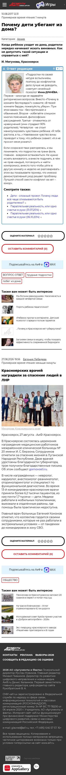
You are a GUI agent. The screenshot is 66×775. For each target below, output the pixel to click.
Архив (21, 39)
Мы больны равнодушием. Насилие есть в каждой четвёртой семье (38, 297)
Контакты (10, 654)
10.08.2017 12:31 (10, 13)
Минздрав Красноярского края (21, 428)
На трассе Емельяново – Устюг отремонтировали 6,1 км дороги (33, 607)
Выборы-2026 (44, 654)
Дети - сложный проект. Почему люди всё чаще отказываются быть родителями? (32, 199)
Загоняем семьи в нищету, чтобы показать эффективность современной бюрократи (38, 341)
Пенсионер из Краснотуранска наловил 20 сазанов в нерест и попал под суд (39, 596)
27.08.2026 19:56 (11, 359)
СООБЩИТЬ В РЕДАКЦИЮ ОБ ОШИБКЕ (28, 659)
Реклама (26, 654)
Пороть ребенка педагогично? (32, 307)
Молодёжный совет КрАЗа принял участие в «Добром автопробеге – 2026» (39, 618)
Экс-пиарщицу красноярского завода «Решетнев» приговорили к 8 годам (36, 629)
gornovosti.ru (38, 469)
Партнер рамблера (32, 758)
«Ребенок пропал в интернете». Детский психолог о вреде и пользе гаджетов (37, 319)
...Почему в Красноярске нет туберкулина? (38, 328)
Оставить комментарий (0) (27, 248)
